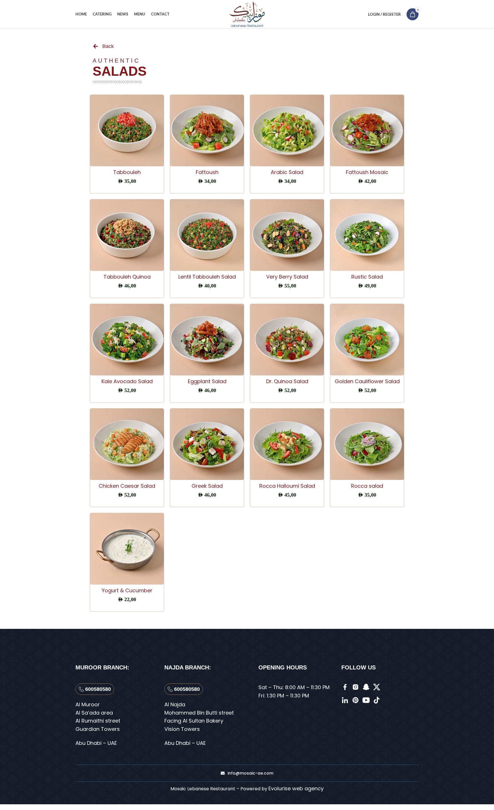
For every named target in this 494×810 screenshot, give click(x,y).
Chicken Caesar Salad (127, 485)
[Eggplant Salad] (207, 339)
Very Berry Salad (287, 276)
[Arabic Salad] (287, 130)
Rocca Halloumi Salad (287, 485)
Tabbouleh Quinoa (127, 276)
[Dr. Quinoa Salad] (287, 339)
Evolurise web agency (296, 788)
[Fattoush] (207, 130)
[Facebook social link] (345, 14)
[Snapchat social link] (358, 14)
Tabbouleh (127, 172)
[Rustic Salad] (367, 235)
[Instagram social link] (351, 14)
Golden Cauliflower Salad (367, 381)
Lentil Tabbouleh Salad (207, 276)
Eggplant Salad (207, 381)
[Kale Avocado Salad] (127, 339)
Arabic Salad (287, 172)
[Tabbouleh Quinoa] (127, 235)
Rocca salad (367, 485)
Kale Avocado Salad (127, 381)
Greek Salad (207, 485)
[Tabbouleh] (127, 130)
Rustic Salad (367, 276)
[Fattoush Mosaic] (367, 130)
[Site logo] (247, 13)
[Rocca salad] (367, 444)
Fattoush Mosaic (367, 172)
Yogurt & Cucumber (127, 590)
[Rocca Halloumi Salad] (287, 444)
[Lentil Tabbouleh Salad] (207, 235)
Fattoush (207, 172)
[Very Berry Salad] (287, 235)
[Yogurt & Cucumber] (127, 549)
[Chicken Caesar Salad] (127, 444)
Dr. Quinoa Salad (287, 381)
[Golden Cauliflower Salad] (367, 339)
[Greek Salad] (207, 444)
